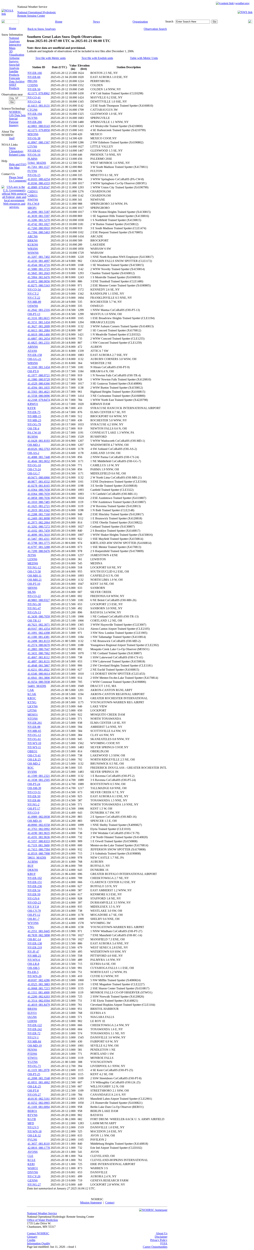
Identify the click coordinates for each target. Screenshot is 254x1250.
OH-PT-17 (34, 808)
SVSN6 (32, 771)
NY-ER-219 (35, 947)
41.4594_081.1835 (39, 387)
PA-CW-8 (33, 203)
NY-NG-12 (34, 567)
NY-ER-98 (34, 726)
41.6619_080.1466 (39, 334)
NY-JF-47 (33, 951)
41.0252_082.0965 (39, 1102)
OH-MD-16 (35, 820)
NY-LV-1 (33, 1037)
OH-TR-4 (33, 428)
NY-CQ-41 (34, 97)
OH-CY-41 (34, 755)
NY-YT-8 (33, 906)
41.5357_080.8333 (39, 841)
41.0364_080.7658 (39, 489)
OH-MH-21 (35, 579)
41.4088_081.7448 (39, 457)
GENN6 (33, 1180)
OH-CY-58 (34, 571)
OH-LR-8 (33, 963)
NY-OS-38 (34, 138)
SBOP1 (32, 207)
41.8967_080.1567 (39, 142)
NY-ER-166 (35, 72)
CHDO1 (33, 191)
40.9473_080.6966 (39, 477)
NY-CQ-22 (34, 596)
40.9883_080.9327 (39, 600)
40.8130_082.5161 (39, 1098)
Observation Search (155, 28)
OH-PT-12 (34, 914)
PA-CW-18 (34, 432)
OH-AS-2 (33, 453)
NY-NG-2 (33, 804)
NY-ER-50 (34, 796)
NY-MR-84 (34, 1041)
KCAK (32, 694)
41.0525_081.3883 (39, 984)
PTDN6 (32, 1053)
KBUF (32, 874)
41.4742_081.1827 (39, 224)
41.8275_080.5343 (39, 285)
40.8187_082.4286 (39, 980)
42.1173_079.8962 (39, 93)
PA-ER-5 (33, 972)
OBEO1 (32, 751)
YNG (31, 927)
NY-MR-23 (34, 420)
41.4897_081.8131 (39, 661)
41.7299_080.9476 (39, 551)
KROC (32, 698)
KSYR (32, 408)
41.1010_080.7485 (39, 502)
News (96, 21)
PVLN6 (32, 1139)
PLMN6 (32, 158)
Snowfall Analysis (14, 66)
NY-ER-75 (34, 412)
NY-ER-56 (34, 89)
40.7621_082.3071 (39, 624)
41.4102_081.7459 (39, 530)
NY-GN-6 (33, 898)
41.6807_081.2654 (39, 338)
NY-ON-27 (34, 1094)
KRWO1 (33, 404)
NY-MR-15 (34, 416)
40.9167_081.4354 (39, 628)
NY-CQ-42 (34, 101)
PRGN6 (32, 81)
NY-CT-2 (33, 293)
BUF (30, 865)
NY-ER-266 (35, 122)
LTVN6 (32, 146)
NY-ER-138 (35, 943)
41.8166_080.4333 (39, 183)
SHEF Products (14, 86)
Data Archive (17, 81)
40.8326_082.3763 (39, 448)
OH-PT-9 (33, 371)
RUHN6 (33, 436)
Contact (109, 1202)
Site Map (14, 167)
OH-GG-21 (34, 359)
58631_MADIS (37, 857)
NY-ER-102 (35, 878)
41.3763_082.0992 (39, 829)
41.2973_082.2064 (39, 522)
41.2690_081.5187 (39, 211)
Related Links (17, 154)
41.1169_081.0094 (39, 1106)
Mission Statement (91, 1202)
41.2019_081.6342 (39, 510)
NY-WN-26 (34, 976)
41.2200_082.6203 (39, 996)
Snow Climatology (16, 149)
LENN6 (32, 559)
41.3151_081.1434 (39, 322)
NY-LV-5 (33, 1127)
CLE (30, 1155)
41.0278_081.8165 (39, 485)
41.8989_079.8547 (39, 187)
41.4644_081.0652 (39, 461)
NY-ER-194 (35, 113)
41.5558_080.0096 (39, 395)
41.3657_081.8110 (39, 1143)
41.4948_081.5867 (39, 665)
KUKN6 (33, 244)
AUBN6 (33, 861)
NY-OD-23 (34, 902)
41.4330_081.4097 (39, 260)
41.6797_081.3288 (39, 547)
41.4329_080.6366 (39, 383)
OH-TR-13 (34, 620)
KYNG (32, 702)
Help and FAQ (17, 164)
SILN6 (32, 592)
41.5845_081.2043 (39, 273)
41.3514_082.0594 (39, 1000)
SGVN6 (32, 117)
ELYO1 (32, 1012)
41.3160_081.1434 (39, 367)
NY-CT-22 (34, 297)
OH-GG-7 (34, 473)
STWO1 (33, 1057)
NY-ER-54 (34, 890)
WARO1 (33, 1168)
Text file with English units (97, 58)
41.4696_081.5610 (39, 534)
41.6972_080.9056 (39, 281)
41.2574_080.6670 (39, 645)
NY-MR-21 (34, 955)
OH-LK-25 (34, 1086)
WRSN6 (33, 248)
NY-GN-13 (34, 612)
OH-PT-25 (34, 1074)
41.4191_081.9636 (39, 837)
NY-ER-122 (35, 1025)
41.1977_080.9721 (39, 375)
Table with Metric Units (144, 58)
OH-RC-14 (34, 939)
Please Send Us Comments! (18, 179)
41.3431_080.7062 (39, 653)
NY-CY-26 (34, 1176)
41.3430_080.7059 (39, 616)
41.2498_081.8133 (39, 641)
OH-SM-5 (34, 967)
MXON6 (33, 134)
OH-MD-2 (34, 763)
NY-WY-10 (34, 743)
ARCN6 (33, 236)
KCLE (32, 1160)
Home (58, 21)
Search (169, 21)
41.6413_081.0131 (39, 105)
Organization (140, 21)
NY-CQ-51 (34, 792)
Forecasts (14, 78)
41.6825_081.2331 (39, 342)
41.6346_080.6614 (39, 673)
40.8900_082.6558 (39, 824)
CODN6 (33, 85)
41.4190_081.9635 (39, 833)
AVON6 (33, 1151)
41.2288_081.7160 (39, 514)
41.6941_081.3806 (39, 677)
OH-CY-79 (34, 910)
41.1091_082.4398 (39, 632)
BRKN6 (33, 240)
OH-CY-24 (34, 469)
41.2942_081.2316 (39, 310)
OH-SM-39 (34, 788)
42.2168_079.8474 (39, 399)
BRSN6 (32, 1008)
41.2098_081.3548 (39, 1078)
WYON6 (33, 923)
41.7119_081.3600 (39, 845)
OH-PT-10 (34, 583)
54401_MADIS (37, 686)
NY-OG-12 (34, 735)
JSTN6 (32, 555)
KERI (31, 1164)
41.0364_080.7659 (39, 493)
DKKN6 (33, 869)
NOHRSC (15, 112)
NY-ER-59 (34, 894)
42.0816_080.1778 (39, 1147)
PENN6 (32, 1049)
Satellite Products (14, 73)
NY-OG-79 (34, 424)
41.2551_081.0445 (39, 931)
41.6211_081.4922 (39, 669)
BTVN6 (32, 1115)
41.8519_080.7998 (39, 853)
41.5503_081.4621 (39, 391)
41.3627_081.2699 (39, 326)
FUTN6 (32, 171)
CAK (31, 690)
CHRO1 (33, 195)
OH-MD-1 (34, 444)
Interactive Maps (15, 46)
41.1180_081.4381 (39, 636)
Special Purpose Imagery (14, 122)
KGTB (32, 1119)
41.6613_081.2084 (39, 330)
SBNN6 (32, 587)
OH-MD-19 (35, 1045)
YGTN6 (33, 1061)
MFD (31, 1123)
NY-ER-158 (35, 354)
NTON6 (33, 718)
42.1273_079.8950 (39, 130)
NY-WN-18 (34, 1131)
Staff (12, 138)
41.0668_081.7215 (39, 988)
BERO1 (32, 1111)
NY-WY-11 (34, 747)
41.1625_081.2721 (39, 506)
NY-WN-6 (34, 959)
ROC (31, 767)
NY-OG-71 (34, 1066)
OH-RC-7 (33, 918)
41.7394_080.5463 (39, 232)
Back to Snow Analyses (42, 28)
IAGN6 (32, 1017)
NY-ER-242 (35, 1029)
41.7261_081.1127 (39, 166)
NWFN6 (33, 199)
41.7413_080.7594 (39, 849)
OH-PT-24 (34, 784)
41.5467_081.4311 (39, 538)
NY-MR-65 (34, 730)
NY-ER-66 (34, 77)
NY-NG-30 (34, 604)
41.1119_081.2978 (38, 1070)
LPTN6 (32, 710)
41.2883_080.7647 (39, 649)
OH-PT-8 (33, 1090)
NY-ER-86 (34, 800)
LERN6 (32, 1021)
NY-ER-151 (35, 882)
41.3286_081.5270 (39, 220)
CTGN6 (32, 109)
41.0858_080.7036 (39, 498)
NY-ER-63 (34, 150)
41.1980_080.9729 (39, 379)
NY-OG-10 (34, 465)
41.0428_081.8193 (39, 440)
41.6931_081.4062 (39, 1082)
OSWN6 (33, 305)
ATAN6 (32, 350)
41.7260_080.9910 (39, 228)
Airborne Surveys (14, 59)
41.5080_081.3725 (39, 269)
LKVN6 (33, 706)
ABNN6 (33, 346)
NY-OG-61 (34, 739)
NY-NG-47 (34, 608)
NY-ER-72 (34, 1033)
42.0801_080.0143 (39, 126)
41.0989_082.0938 (39, 816)
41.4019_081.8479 (39, 1004)
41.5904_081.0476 (39, 277)
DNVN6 (33, 1172)
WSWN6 (33, 252)
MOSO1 (33, 714)
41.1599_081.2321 (39, 775)
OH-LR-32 (34, 1135)
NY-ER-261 (35, 722)
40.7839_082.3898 (39, 935)
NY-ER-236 (35, 886)
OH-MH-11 (34, 575)
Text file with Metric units (50, 58)
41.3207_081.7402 (39, 256)
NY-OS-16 (34, 154)
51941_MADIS (37, 162)
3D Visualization (16, 53)
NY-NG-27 (34, 1184)
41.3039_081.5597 (39, 216)
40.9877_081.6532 (39, 481)
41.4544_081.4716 (39, 265)
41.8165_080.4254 (39, 179)
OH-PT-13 (34, 314)
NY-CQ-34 (34, 289)
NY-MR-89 (34, 301)
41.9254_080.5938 (39, 681)
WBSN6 (33, 363)
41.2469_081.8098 (39, 518)
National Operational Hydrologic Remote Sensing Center (36, 14)
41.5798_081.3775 (39, 542)
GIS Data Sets (17, 115)
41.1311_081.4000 (39, 992)
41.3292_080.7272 (39, 526)
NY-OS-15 (34, 175)
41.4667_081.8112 (39, 657)
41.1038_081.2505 (39, 780)
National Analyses (14, 39)
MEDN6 (33, 563)
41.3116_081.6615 (39, 318)
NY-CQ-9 (33, 812)
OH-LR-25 (34, 759)
